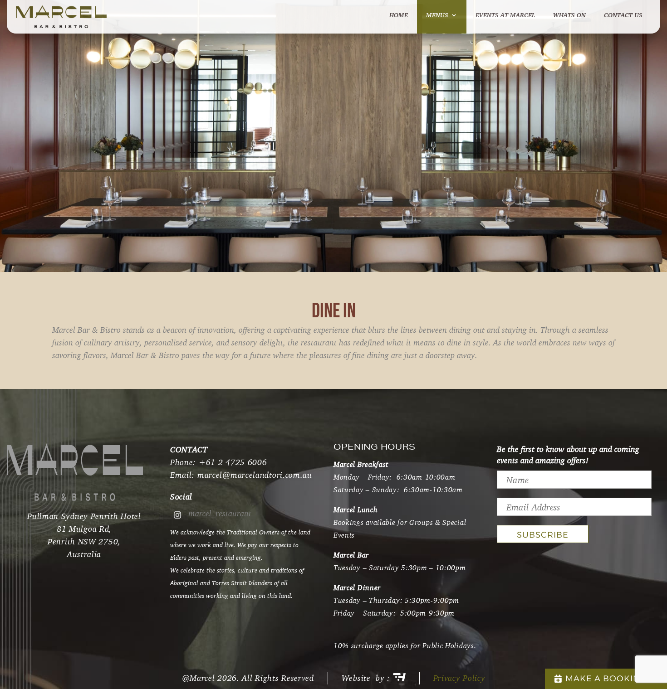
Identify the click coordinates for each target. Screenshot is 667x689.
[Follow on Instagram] (177, 515)
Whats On (569, 15)
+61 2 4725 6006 (233, 462)
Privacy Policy (459, 678)
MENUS (437, 15)
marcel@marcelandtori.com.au (254, 475)
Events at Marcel (505, 15)
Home (398, 15)
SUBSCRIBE (543, 535)
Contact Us (623, 15)
